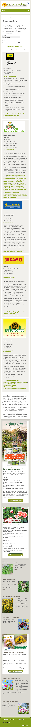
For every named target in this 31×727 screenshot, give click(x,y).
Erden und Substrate (12, 114)
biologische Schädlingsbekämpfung (14, 176)
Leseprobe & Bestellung (15, 500)
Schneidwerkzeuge (17, 195)
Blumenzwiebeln (20, 177)
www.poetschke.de (8, 151)
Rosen (4, 195)
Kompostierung (23, 188)
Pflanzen (24, 189)
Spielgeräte (6, 197)
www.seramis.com (7, 279)
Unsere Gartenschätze (8, 579)
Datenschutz (13, 719)
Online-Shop (18, 189)
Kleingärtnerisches (14, 115)
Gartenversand (7, 184)
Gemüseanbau (21, 114)
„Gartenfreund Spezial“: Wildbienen (13, 652)
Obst (4, 189)
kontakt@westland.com (9, 277)
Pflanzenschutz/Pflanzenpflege (11, 117)
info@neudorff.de (8, 350)
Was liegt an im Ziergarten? (10, 701)
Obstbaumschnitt (10, 189)
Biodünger (17, 175)
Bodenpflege (6, 178)
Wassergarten (13, 197)
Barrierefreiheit (6, 722)
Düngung (12, 178)
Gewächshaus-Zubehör (9, 186)
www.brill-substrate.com (9, 76)
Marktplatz (4, 16)
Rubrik (4, 35)
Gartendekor (6, 180)
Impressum (5, 719)
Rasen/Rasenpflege (21, 194)
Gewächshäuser (19, 186)
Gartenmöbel (14, 183)
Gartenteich (21, 183)
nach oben (25, 725)
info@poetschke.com (8, 149)
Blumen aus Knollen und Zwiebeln (13, 525)
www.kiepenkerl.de (8, 222)
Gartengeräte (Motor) (8, 181)
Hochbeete (6, 115)
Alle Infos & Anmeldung (15, 555)
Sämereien (9, 195)
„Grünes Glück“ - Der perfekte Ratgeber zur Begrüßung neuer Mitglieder (15, 468)
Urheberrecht (22, 719)
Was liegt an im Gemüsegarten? (11, 562)
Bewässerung (10, 175)
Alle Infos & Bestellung (15, 671)
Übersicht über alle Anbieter (15, 46)
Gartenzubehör (15, 184)
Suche (3, 40)
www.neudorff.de (7, 351)
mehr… (16, 569)
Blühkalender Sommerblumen (11, 678)
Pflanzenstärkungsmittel (9, 194)
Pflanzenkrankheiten (8, 191)
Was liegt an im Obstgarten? (10, 617)
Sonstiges (24, 195)
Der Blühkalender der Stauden (11, 596)
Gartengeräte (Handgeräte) (17, 180)
